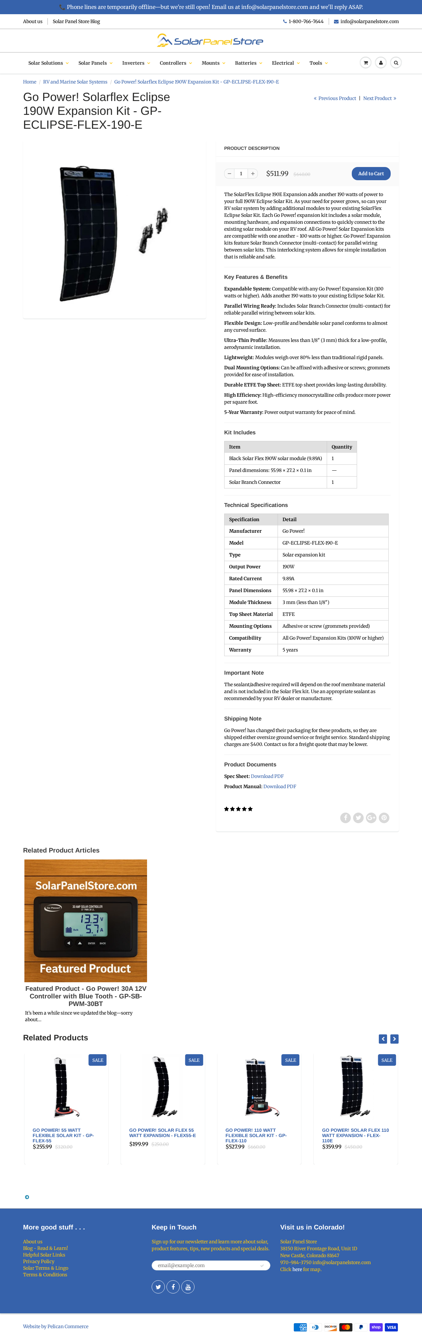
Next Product (378, 98)
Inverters (133, 63)
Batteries (245, 63)
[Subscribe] (262, 1265)
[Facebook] (173, 1286)
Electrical (283, 63)
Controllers (173, 63)
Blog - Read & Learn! (45, 1248)
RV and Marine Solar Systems (75, 82)
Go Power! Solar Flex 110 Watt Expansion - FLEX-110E (259, 1135)
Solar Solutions (45, 63)
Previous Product (336, 98)
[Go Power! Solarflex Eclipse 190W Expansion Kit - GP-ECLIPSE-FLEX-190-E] (114, 228)
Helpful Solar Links (44, 1255)
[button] (239, 809)
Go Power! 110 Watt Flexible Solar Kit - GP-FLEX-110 (160, 1135)
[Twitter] (158, 1286)
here (297, 1269)
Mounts (211, 63)
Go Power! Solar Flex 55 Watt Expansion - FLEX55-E (66, 1132)
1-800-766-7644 (306, 21)
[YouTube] (188, 1286)
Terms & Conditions (45, 1275)
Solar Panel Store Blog (76, 21)
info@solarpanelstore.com (370, 21)
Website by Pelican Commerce (55, 1326)
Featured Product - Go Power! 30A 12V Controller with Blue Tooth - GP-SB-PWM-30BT (85, 996)
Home (29, 82)
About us (33, 21)
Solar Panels (92, 63)
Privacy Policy (38, 1261)
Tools (316, 63)
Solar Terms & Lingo (45, 1268)
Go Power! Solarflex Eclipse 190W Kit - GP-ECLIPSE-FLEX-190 (350, 1135)
